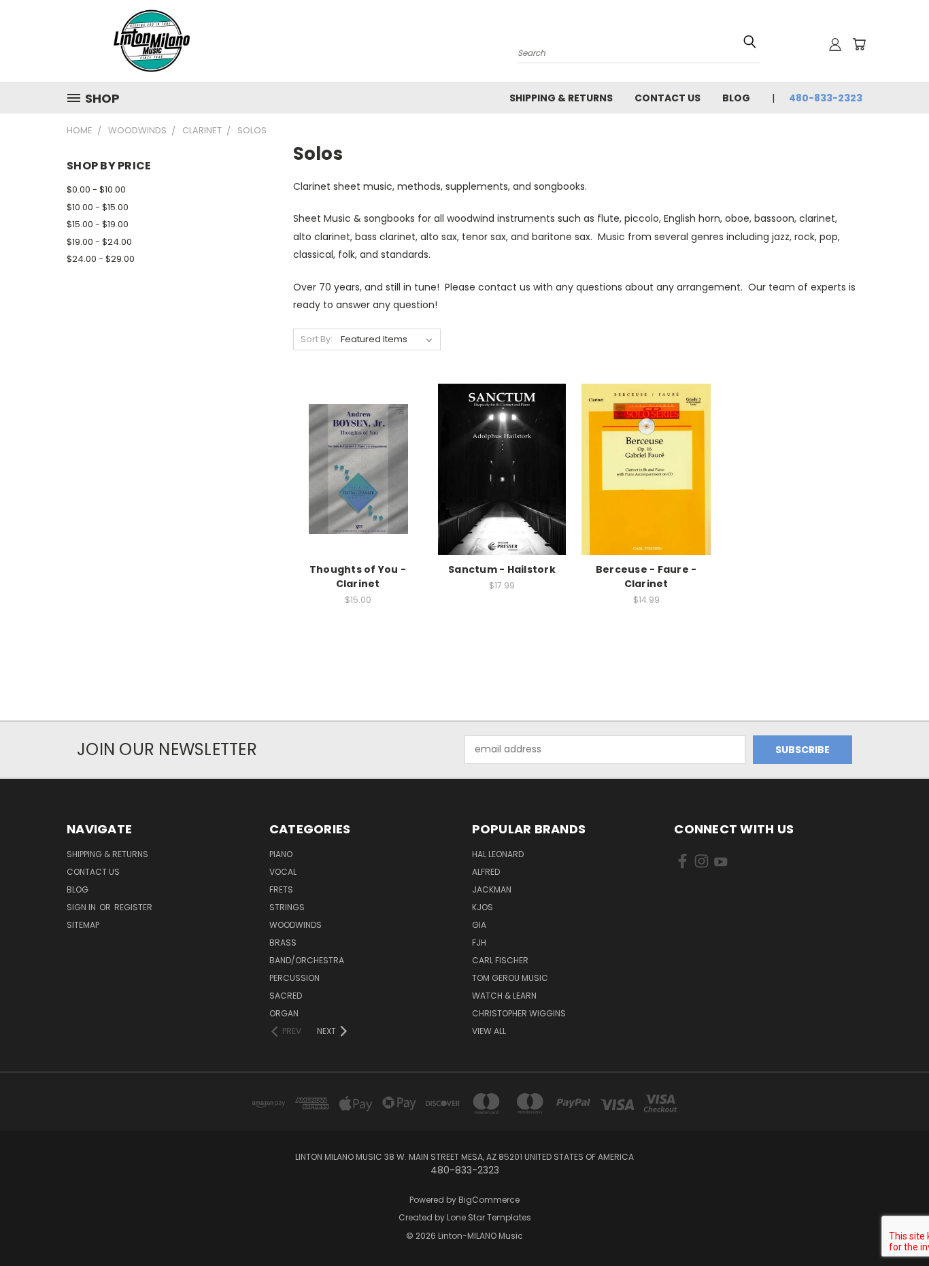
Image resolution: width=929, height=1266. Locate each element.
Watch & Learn (504, 995)
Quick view (357, 441)
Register (133, 907)
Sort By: (317, 339)
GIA (479, 925)
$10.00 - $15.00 (98, 207)
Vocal (283, 872)
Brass (283, 942)
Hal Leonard (498, 854)
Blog (736, 98)
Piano (280, 854)
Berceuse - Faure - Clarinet (646, 576)
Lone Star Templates (489, 1217)
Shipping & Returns (561, 98)
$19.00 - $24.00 (99, 241)
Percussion (294, 978)
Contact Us (667, 98)
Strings (287, 907)
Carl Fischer (500, 960)
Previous (893, 1223)
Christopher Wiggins (519, 1013)
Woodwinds (295, 925)
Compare (353, 467)
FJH (479, 942)
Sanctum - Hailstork (502, 569)
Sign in (82, 907)
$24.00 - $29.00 (101, 258)
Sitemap (83, 925)
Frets (281, 889)
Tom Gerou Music (510, 978)
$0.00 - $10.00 (96, 189)
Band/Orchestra (306, 960)
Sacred (285, 995)
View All (489, 1031)
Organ (284, 1013)
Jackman (491, 889)
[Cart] (859, 44)
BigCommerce (489, 1199)
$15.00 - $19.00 (98, 224)
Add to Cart (358, 493)
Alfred (486, 872)
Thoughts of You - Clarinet (357, 576)
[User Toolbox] (835, 44)
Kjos (482, 907)
